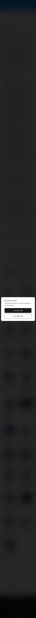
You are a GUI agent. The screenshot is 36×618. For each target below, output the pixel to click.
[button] (18, 310)
